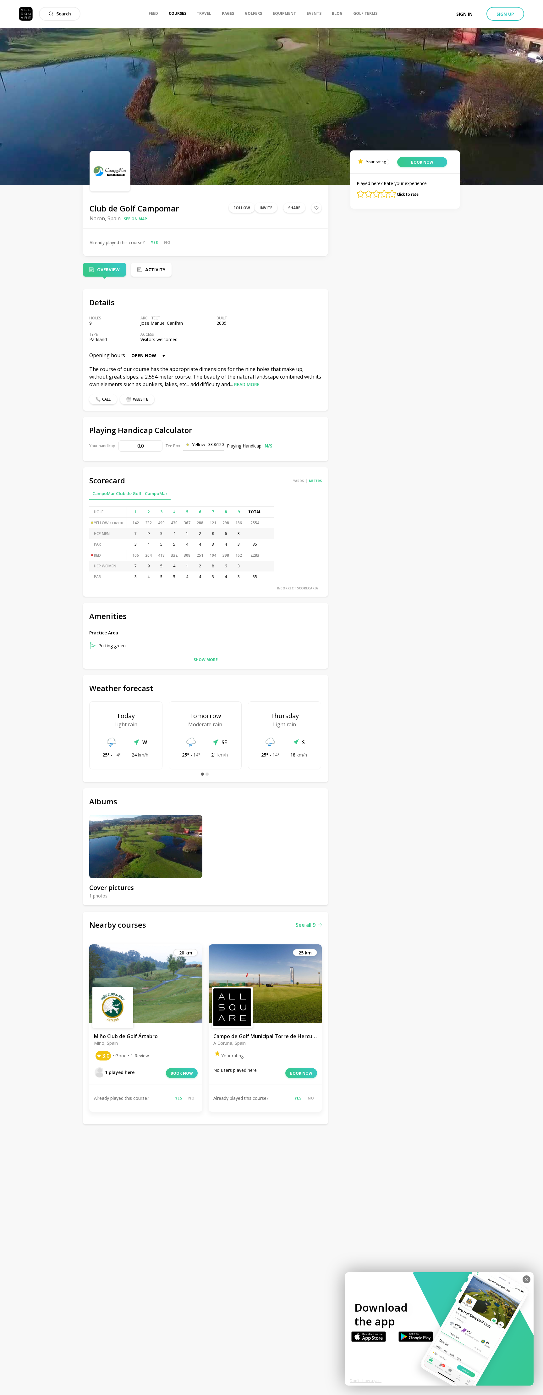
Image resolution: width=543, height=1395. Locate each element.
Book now (182, 1073)
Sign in (464, 14)
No (167, 242)
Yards (298, 481)
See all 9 (305, 924)
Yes (154, 242)
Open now (143, 355)
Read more (247, 384)
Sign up (505, 14)
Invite (266, 208)
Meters (315, 481)
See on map (135, 219)
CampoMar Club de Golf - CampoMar (129, 493)
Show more (206, 659)
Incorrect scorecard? (298, 588)
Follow (241, 208)
